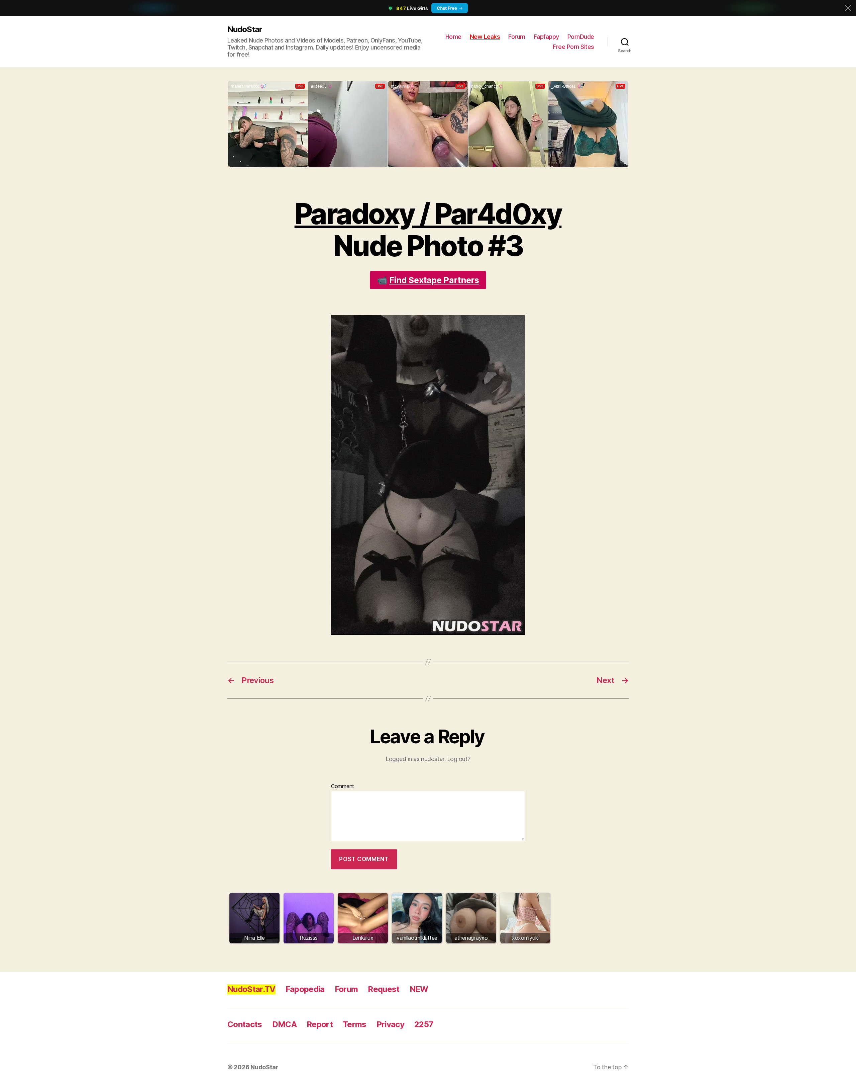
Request (383, 989)
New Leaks (485, 36)
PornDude (580, 36)
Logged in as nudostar (415, 758)
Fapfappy (546, 36)
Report (320, 1024)
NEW (419, 989)
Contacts (244, 1024)
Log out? (458, 758)
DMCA (284, 1024)
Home (453, 36)
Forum (516, 36)
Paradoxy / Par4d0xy (428, 214)
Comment (342, 786)
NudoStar (244, 29)
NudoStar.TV (251, 989)
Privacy (390, 1024)
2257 (423, 1024)
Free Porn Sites (573, 46)
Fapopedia (305, 989)
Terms (354, 1024)
